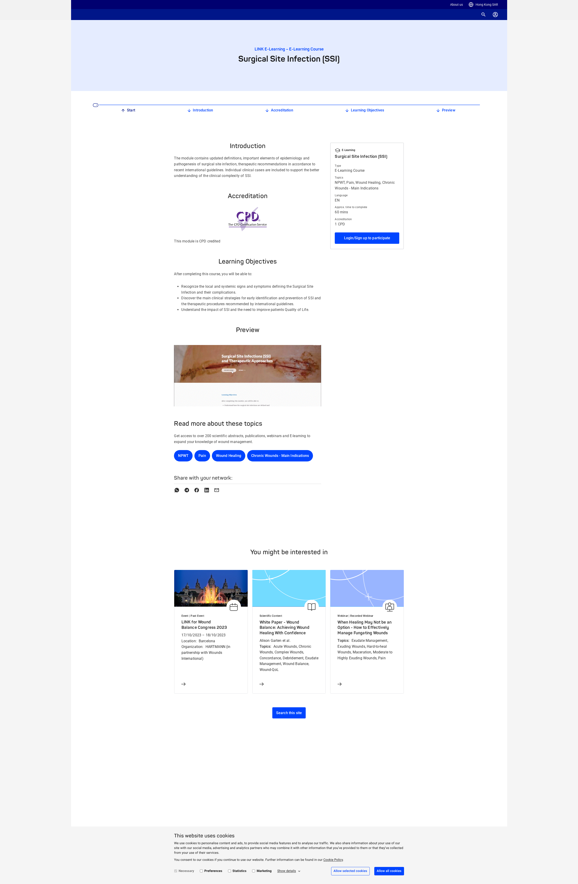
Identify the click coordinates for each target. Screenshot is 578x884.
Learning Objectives (367, 110)
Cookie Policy (333, 860)
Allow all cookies (389, 871)
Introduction (203, 110)
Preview (448, 110)
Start (131, 110)
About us (456, 4)
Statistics (240, 871)
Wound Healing (228, 455)
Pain (202, 455)
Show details (286, 871)
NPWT (183, 455)
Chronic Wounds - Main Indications (280, 455)
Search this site (289, 713)
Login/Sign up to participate (367, 238)
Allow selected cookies (350, 871)
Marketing (264, 871)
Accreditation (282, 110)
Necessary (186, 871)
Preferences (213, 871)
